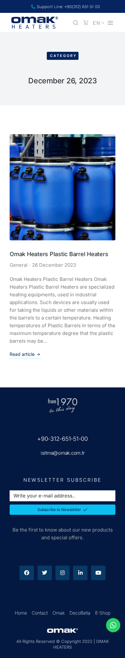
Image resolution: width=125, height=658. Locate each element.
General (19, 265)
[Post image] (62, 187)
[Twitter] (45, 573)
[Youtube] (98, 573)
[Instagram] (62, 573)
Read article (22, 354)
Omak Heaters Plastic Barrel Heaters (59, 254)
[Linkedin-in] (80, 573)
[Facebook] (27, 573)
